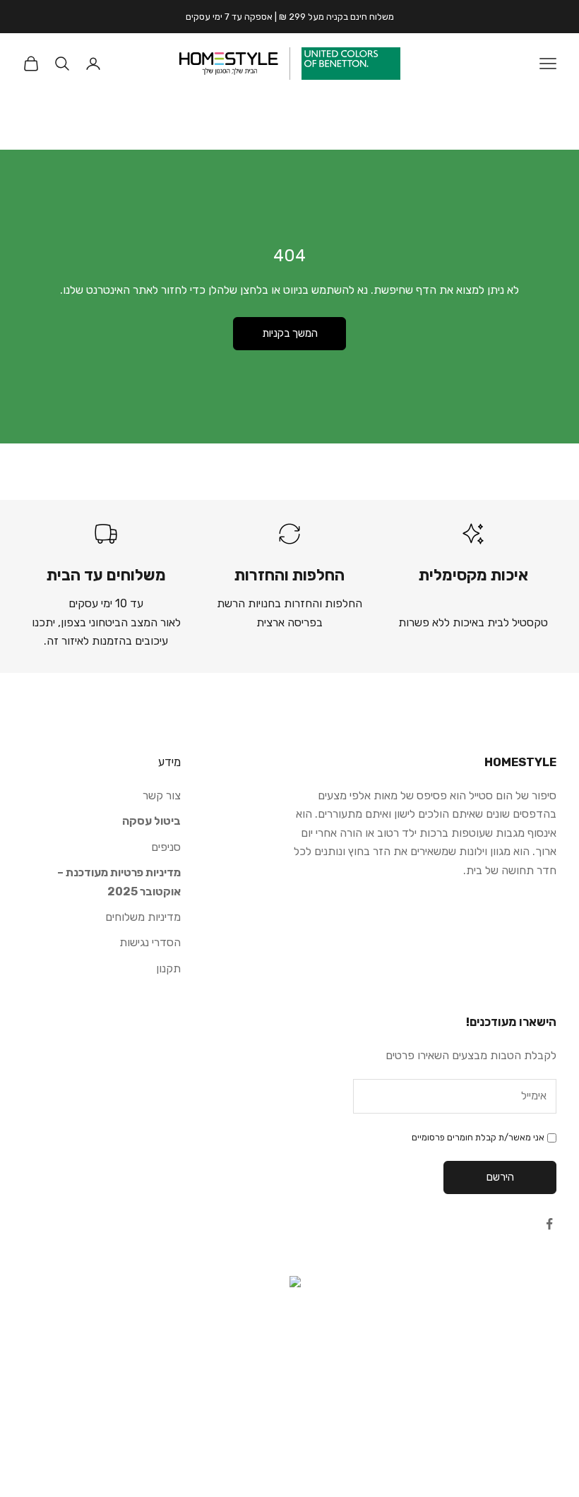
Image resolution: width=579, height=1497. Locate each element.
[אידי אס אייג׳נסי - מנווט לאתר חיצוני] (289, 1347)
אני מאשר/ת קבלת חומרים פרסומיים (478, 1137)
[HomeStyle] (228, 63)
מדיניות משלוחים (143, 917)
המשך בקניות (290, 333)
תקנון (168, 968)
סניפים (166, 847)
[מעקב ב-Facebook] (549, 1224)
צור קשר (162, 795)
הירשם (500, 1177)
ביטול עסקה (151, 821)
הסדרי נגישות (150, 942)
